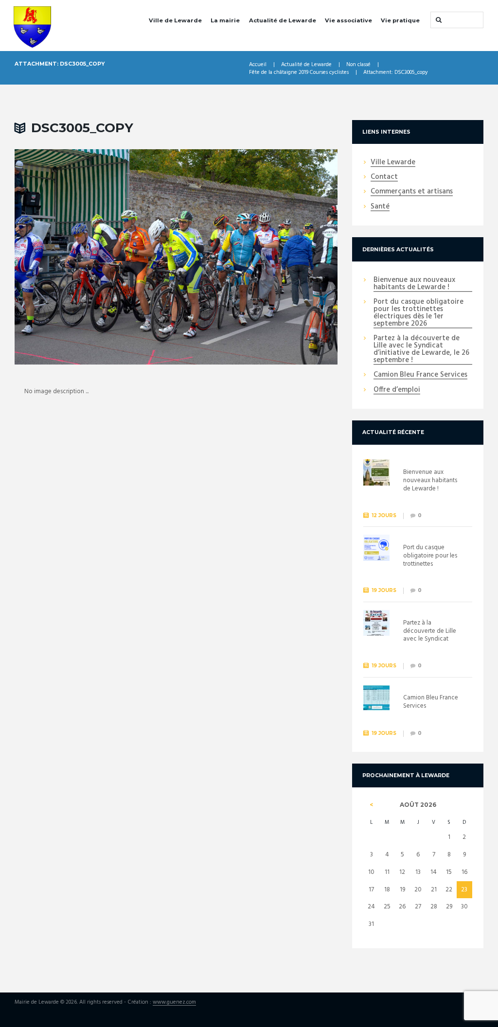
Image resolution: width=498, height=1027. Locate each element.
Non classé (358, 65)
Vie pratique (400, 20)
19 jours (384, 590)
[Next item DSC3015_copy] (257, 257)
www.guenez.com (174, 1002)
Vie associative (348, 20)
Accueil (258, 65)
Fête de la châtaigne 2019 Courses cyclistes (299, 72)
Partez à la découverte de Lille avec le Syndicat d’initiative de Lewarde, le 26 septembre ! (421, 350)
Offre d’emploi (397, 390)
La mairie (225, 20)
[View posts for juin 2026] (371, 805)
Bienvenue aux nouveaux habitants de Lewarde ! (414, 284)
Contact (384, 177)
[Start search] (437, 20)
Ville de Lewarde (175, 20)
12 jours (384, 515)
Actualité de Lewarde (282, 20)
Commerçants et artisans (412, 192)
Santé (380, 207)
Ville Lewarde (393, 163)
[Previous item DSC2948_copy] (95, 257)
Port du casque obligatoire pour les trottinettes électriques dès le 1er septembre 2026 (418, 313)
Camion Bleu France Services (420, 375)
